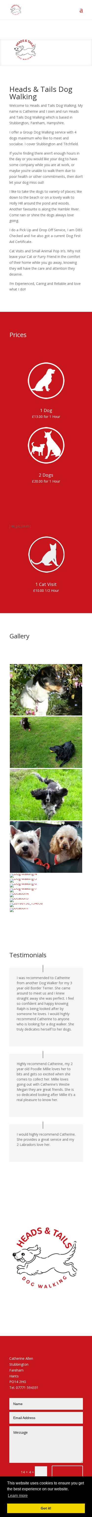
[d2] (46, 766)
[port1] (46, 871)
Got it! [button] (46, 1508)
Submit (64, 1471)
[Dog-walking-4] (23, 873)
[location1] (19, 908)
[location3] (19, 898)
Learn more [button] (18, 1495)
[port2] (46, 819)
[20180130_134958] (26, 903)
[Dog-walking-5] (23, 878)
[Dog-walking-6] (23, 883)
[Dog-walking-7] (23, 888)
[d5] (46, 714)
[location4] (19, 893)
